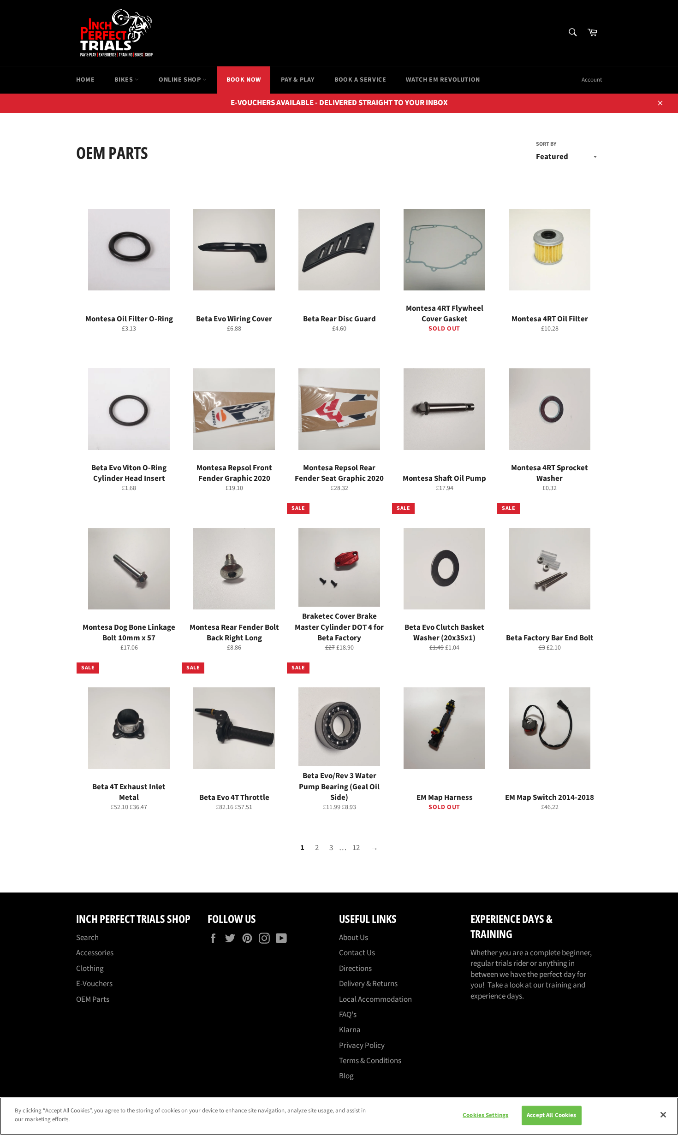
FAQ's (348, 1014)
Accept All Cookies (551, 1115)
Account (592, 80)
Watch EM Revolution (443, 79)
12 (356, 847)
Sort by (546, 144)
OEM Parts (92, 999)
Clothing (90, 968)
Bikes (124, 79)
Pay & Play (298, 79)
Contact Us (357, 952)
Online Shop (180, 79)
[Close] (663, 1115)
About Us (353, 937)
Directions (355, 968)
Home (85, 79)
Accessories (94, 952)
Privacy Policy (362, 1045)
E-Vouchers (94, 983)
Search (87, 937)
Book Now (243, 79)
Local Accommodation (375, 999)
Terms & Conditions (370, 1060)
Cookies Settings (485, 1115)
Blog (346, 1076)
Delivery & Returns (368, 983)
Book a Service (360, 79)
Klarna (350, 1029)
